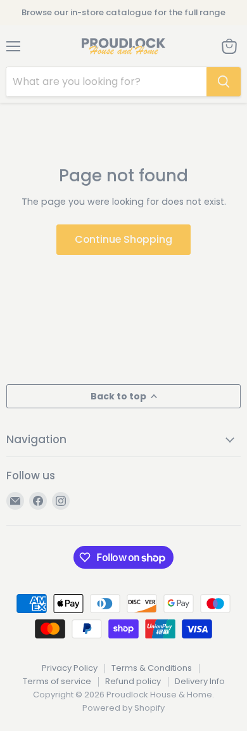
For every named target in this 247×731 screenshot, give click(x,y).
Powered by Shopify (123, 708)
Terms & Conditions (151, 668)
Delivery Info (200, 681)
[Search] (223, 81)
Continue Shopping (123, 239)
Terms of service (57, 681)
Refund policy (133, 681)
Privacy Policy (70, 668)
